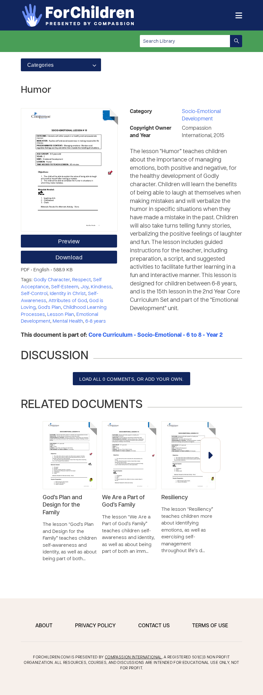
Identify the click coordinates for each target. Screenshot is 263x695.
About (44, 626)
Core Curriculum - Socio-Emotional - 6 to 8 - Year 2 (156, 335)
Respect (81, 280)
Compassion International (133, 657)
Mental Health (68, 321)
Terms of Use (210, 626)
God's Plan (49, 307)
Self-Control (34, 293)
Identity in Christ (68, 293)
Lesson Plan (60, 314)
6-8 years (95, 321)
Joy (85, 287)
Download (68, 257)
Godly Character (52, 280)
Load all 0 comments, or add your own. (131, 379)
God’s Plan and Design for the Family (62, 505)
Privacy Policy (95, 626)
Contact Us (154, 626)
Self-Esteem (64, 287)
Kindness (101, 287)
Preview (69, 241)
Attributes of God (67, 301)
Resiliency (174, 497)
